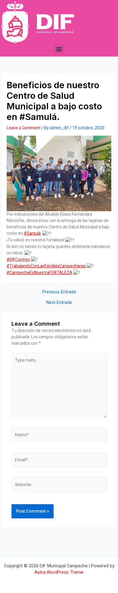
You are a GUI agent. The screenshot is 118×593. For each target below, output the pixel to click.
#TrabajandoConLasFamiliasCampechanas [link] (46, 266)
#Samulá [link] (32, 233)
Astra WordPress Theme (59, 572)
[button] (59, 49)
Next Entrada (59, 303)
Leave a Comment (24, 128)
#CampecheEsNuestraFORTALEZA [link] (39, 272)
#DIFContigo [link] (18, 259)
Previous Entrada (59, 292)
